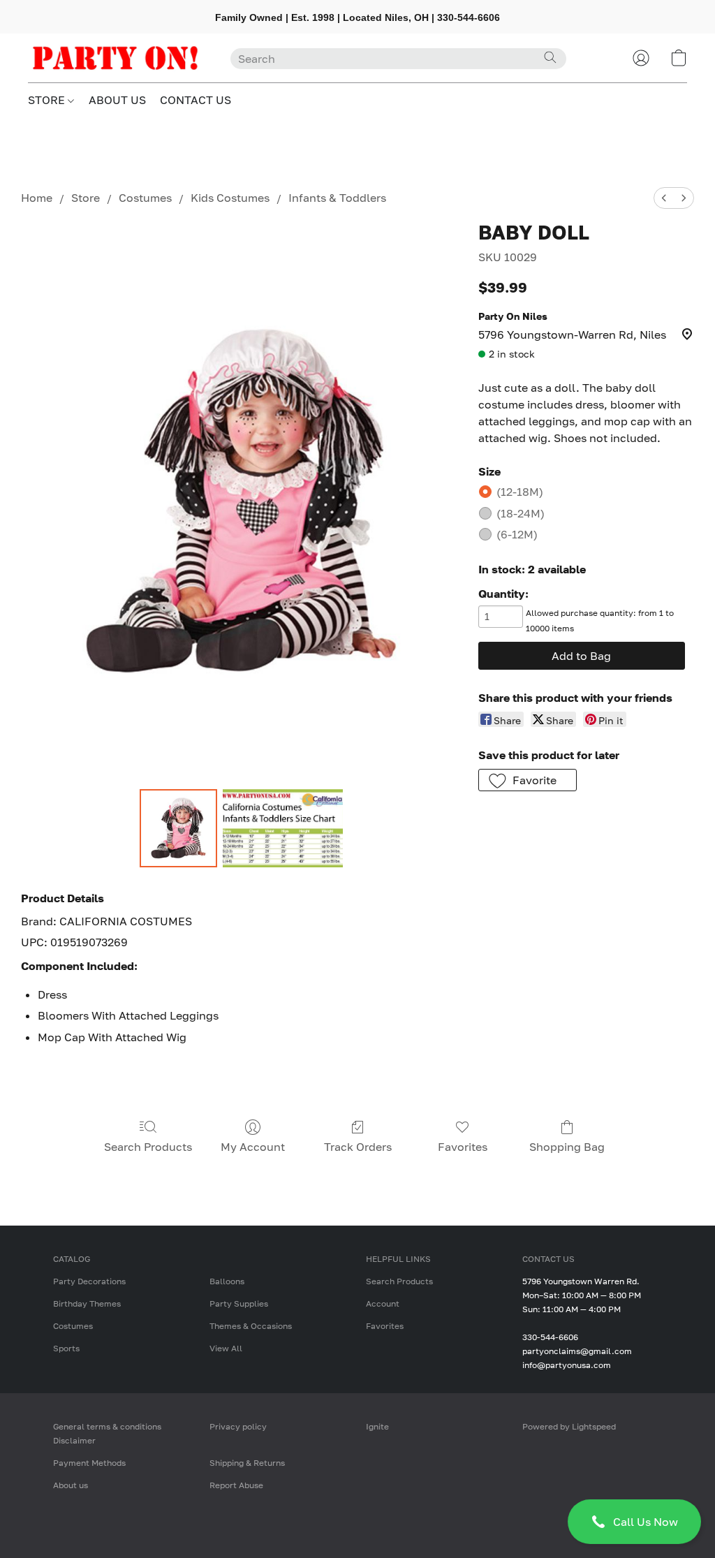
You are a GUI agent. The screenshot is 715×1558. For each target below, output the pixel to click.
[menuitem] (664, 198)
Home (36, 198)
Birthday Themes (87, 1303)
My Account (253, 1147)
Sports (66, 1348)
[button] (634, 1521)
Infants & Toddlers (337, 198)
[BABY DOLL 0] (179, 828)
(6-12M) (517, 534)
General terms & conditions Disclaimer (107, 1433)
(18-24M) (520, 513)
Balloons (226, 1281)
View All (225, 1348)
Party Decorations (89, 1281)
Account (382, 1303)
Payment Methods (89, 1462)
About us (70, 1485)
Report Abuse (236, 1485)
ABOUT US (117, 100)
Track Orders (358, 1147)
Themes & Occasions (250, 1326)
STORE (48, 100)
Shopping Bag (567, 1147)
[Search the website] (550, 57)
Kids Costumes (230, 198)
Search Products (148, 1147)
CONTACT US (195, 100)
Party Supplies (238, 1303)
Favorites (462, 1147)
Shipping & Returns (247, 1462)
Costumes (145, 198)
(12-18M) (519, 492)
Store (85, 198)
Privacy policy (238, 1426)
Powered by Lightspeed (569, 1426)
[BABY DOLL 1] (283, 828)
